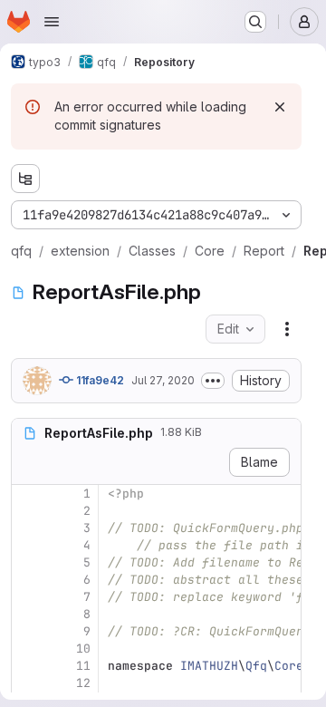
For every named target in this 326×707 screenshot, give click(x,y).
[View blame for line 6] (27, 579)
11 (83, 665)
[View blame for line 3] (27, 528)
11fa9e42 (98, 380)
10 (83, 648)
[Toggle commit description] (213, 381)
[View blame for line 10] (27, 648)
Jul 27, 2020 (163, 380)
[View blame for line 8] (27, 614)
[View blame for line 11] (27, 665)
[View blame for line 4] (27, 545)
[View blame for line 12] (27, 683)
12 (83, 683)
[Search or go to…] (255, 22)
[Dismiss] (280, 107)
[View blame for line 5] (27, 562)
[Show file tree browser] (25, 178)
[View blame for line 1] (27, 493)
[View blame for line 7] (27, 596)
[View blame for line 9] (27, 631)
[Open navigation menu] (51, 21)
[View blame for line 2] (27, 510)
